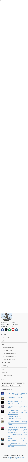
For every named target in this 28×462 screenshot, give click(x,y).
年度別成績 (20, 383)
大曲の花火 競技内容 (8, 383)
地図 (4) (3, 341)
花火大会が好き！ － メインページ (16, 397)
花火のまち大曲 (16, 385)
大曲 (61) (4, 344)
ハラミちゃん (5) (6, 337)
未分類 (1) (4, 369)
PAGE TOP (25, 446)
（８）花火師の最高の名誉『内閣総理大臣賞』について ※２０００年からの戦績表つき (17, 423)
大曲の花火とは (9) (7, 350)
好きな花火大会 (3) (6, 362)
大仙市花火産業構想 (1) (8, 347)
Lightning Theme (17, 457)
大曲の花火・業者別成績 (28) (9, 356)
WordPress (10, 457)
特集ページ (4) (5, 372)
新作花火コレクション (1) (9, 359)
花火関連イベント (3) (7, 375)
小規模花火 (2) (5, 366)
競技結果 (6, 385)
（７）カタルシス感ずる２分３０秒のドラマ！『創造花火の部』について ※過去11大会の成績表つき (17, 412)
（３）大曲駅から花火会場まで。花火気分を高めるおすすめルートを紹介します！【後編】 (17, 445)
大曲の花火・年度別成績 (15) (9, 353)
